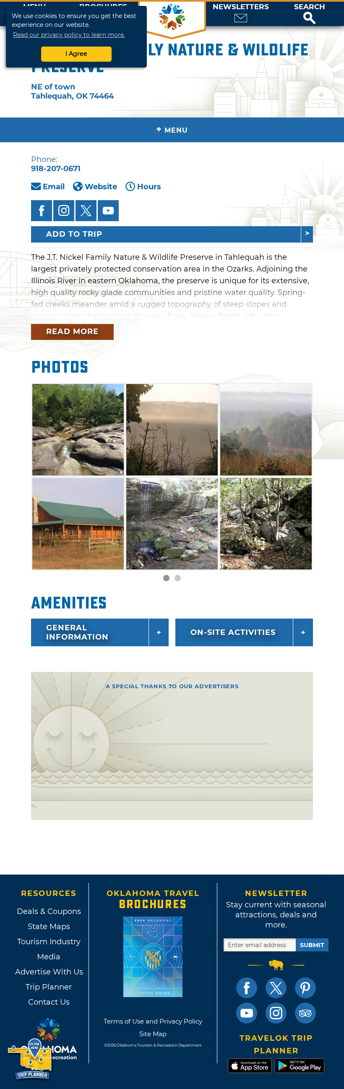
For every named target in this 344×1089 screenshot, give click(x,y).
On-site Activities (233, 632)
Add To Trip (74, 234)
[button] (309, 14)
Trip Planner (49, 987)
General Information (77, 632)
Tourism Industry (49, 941)
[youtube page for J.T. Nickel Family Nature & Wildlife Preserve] (108, 210)
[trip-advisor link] (305, 1013)
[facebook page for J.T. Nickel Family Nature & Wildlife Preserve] (41, 210)
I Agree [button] (76, 53)
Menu (172, 129)
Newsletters (241, 7)
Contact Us (49, 1002)
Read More (72, 331)
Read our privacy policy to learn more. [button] (69, 35)
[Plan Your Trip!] (30, 1059)
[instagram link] (276, 1013)
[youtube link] (246, 1013)
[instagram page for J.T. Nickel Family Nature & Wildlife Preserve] (63, 210)
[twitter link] (276, 987)
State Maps (49, 926)
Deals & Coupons (49, 911)
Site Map (153, 1034)
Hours (149, 186)
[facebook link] (246, 987)
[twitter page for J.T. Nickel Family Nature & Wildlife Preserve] (86, 210)
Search (309, 7)
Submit (312, 945)
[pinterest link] (305, 987)
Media (48, 956)
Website (101, 186)
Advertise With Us (48, 972)
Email (54, 186)
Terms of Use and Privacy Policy (153, 1021)
